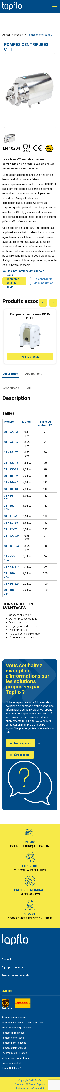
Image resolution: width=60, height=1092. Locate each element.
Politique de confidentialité (30, 1088)
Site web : (20, 1084)
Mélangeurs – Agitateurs (15, 1058)
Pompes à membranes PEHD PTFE (30, 316)
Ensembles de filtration (14, 1053)
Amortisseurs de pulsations (17, 1027)
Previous (43, 303)
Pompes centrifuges (13, 1037)
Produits (19, 34)
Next (54, 303)
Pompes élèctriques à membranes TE (22, 1022)
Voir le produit (30, 356)
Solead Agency (37, 1084)
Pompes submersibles (14, 1048)
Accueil (6, 34)
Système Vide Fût (11, 1063)
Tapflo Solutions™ (11, 1068)
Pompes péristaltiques (14, 1042)
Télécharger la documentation (43, 281)
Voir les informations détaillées (22, 271)
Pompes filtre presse (13, 1032)
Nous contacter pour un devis (12, 281)
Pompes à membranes (14, 1017)
